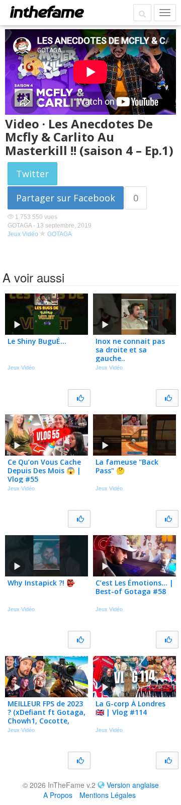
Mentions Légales (107, 795)
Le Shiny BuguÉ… (37, 341)
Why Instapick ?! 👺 (41, 583)
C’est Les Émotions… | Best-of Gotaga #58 (134, 587)
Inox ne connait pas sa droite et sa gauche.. (130, 349)
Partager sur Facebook (65, 198)
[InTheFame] (47, 11)
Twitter (32, 174)
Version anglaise (133, 785)
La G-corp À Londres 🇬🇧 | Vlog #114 (130, 708)
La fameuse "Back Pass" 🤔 (127, 466)
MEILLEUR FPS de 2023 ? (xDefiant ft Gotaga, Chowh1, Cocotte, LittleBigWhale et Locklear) (46, 720)
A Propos (57, 795)
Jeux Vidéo (23, 234)
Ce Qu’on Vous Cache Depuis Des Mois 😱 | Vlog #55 (44, 470)
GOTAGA (59, 234)
